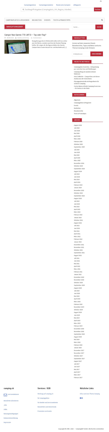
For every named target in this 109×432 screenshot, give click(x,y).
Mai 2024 (76, 179)
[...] (66, 47)
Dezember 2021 (79, 245)
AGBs (5, 409)
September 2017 (79, 359)
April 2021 (77, 266)
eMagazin (77, 5)
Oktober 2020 (78, 283)
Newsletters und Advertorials (47, 407)
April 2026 (77, 136)
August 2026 (78, 125)
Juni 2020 (77, 293)
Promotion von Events (45, 411)
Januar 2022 (78, 242)
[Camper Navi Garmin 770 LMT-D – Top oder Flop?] (16, 46)
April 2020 (77, 299)
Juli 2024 (76, 174)
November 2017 (79, 353)
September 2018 (79, 334)
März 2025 (77, 160)
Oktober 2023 (78, 193)
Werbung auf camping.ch (45, 394)
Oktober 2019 (78, 310)
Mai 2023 (76, 207)
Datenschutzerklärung (11, 418)
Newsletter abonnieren (11, 401)
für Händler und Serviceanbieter (48, 402)
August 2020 (78, 288)
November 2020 (79, 280)
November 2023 (79, 190)
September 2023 (79, 196)
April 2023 (77, 209)
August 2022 (78, 223)
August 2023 (78, 198)
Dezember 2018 (79, 329)
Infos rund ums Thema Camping (90, 394)
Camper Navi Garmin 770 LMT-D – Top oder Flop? (25, 35)
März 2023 (77, 212)
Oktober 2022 (78, 220)
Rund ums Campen (63, 5)
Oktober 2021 (78, 250)
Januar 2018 (78, 348)
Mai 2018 (76, 339)
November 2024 (79, 163)
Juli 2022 (76, 225)
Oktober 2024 (78, 166)
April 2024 (77, 182)
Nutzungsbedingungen (11, 414)
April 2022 (77, 234)
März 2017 (77, 375)
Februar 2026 (78, 141)
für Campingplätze (43, 398)
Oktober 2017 (78, 356)
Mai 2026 (76, 133)
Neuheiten (37, 20)
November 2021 (79, 247)
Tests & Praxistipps (61, 20)
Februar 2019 (78, 326)
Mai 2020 (76, 296)
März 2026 (77, 139)
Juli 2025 (76, 150)
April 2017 (77, 372)
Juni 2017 (77, 367)
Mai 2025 (76, 155)
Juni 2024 (77, 177)
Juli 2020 (76, 291)
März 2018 (77, 342)
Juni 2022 (77, 228)
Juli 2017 (76, 364)
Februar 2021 (78, 272)
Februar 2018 (78, 345)
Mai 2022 (76, 231)
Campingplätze (30, 5)
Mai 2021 (76, 264)
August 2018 (78, 337)
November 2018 (79, 331)
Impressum (7, 422)
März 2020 (77, 301)
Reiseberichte (78, 111)
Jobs (5, 405)
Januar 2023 (78, 217)
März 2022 (77, 236)
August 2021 (78, 255)
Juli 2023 (76, 201)
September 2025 (79, 147)
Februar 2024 (78, 185)
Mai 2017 (76, 369)
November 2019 (79, 307)
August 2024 (78, 171)
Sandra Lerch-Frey (23, 38)
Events (47, 20)
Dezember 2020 (79, 277)
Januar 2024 (78, 188)
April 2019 (77, 320)
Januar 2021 (78, 274)
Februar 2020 (78, 304)
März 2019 (77, 323)
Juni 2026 (77, 131)
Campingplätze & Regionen (17, 20)
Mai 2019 (76, 318)
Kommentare (37, 38)
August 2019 (78, 312)
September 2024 (79, 169)
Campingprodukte (46, 5)
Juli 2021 (76, 258)
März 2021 (77, 269)
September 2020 (79, 285)
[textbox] (59, 9)
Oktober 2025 (78, 144)
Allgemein (77, 100)
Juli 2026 (76, 128)
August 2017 (78, 361)
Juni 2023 (77, 204)
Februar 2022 (78, 239)
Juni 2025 (77, 152)
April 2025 (77, 158)
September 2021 (79, 253)
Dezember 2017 (79, 350)
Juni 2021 (77, 261)
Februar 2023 (78, 215)
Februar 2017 (78, 377)
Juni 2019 (77, 315)
